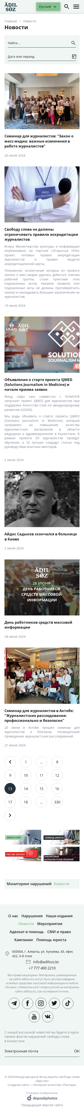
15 (41, 788)
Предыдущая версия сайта (42, 1105)
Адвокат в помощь (27, 931)
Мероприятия (49, 923)
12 (57, 775)
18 (26, 802)
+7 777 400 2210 (42, 968)
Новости (61, 883)
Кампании (23, 939)
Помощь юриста (51, 939)
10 (26, 775)
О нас (13, 915)
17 (10, 802)
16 (57, 788)
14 (26, 788)
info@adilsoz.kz (46, 961)
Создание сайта (18, 1085)
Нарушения (32, 915)
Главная (10, 21)
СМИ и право (59, 931)
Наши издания (59, 915)
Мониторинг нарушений (29, 883)
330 (57, 802)
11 (41, 775)
